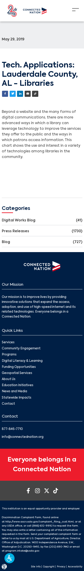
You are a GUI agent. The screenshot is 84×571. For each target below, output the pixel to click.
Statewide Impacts (16, 397)
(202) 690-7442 (59, 546)
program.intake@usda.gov (22, 551)
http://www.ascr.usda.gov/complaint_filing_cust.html (39, 521)
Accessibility (75, 567)
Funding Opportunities (19, 367)
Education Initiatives (17, 385)
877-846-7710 (12, 429)
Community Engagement (21, 348)
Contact (8, 403)
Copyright (48, 567)
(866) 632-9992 (42, 526)
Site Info (36, 567)
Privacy (61, 567)
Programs (9, 354)
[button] (9, 558)
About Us (8, 379)
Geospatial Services (17, 373)
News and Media (14, 391)
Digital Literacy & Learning (22, 361)
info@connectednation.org (22, 437)
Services (8, 342)
